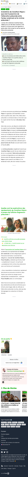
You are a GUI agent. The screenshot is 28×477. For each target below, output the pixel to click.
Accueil (2, 7)
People (5, 7)
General (6, 466)
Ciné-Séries (4, 468)
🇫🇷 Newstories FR (5, 444)
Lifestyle (16, 466)
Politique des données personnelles (9, 438)
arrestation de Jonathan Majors (15, 249)
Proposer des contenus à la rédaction (10, 442)
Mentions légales (5, 434)
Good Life (11, 466)
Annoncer (3, 440)
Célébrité (9, 7)
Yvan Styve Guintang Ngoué (8, 32)
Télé (24, 466)
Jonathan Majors (4, 351)
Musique (9, 468)
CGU (2, 436)
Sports (14, 468)
